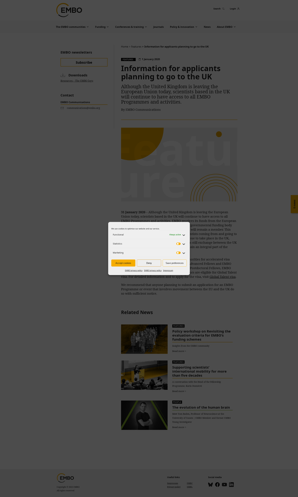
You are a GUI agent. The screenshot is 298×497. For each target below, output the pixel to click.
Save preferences (175, 263)
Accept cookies (123, 263)
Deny (149, 263)
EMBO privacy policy (133, 270)
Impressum (168, 270)
